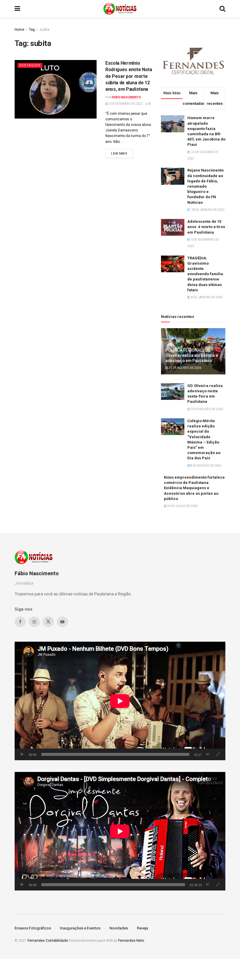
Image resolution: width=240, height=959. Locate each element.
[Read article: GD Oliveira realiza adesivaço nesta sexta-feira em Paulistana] (172, 391)
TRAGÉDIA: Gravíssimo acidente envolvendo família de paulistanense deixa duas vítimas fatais (205, 274)
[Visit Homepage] (119, 9)
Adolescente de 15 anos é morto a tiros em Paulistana (206, 226)
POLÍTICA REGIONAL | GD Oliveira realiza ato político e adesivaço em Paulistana (191, 355)
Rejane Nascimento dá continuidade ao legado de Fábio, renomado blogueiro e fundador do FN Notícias (205, 186)
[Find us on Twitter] (48, 621)
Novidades (118, 928)
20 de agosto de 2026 (206, 409)
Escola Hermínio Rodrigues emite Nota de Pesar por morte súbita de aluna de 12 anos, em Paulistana (128, 76)
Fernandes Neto (131, 941)
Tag (32, 30)
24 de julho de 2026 (182, 506)
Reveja (142, 928)
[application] (120, 701)
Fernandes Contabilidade (48, 941)
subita (44, 30)
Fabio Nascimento (126, 97)
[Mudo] (207, 754)
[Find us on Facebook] (20, 621)
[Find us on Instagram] (34, 621)
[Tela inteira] (218, 754)
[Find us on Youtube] (62, 621)
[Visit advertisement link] (193, 60)
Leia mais (122, 153)
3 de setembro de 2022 (125, 103)
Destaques (30, 65)
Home (19, 30)
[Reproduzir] (22, 754)
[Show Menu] (17, 9)
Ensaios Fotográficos (33, 928)
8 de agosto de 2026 (205, 465)
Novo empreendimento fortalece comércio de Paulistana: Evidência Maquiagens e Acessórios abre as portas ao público (194, 488)
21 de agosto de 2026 (184, 367)
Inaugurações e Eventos (80, 928)
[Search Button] (222, 9)
